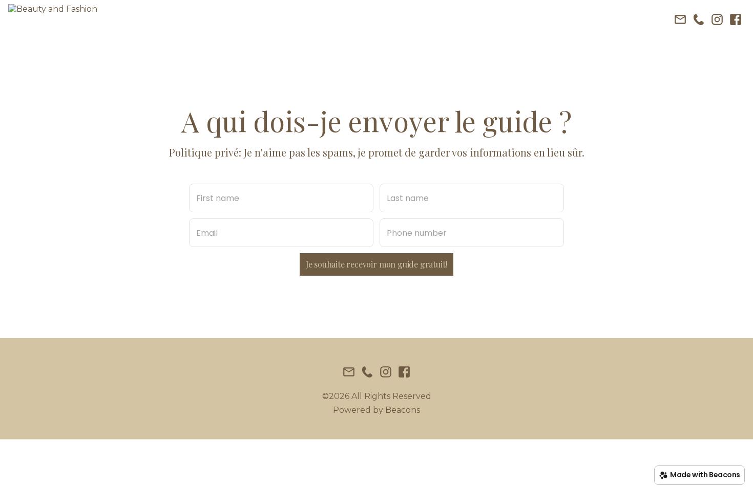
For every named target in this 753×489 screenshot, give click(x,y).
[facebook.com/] (735, 20)
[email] (680, 20)
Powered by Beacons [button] (376, 410)
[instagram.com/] (717, 20)
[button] (52, 20)
